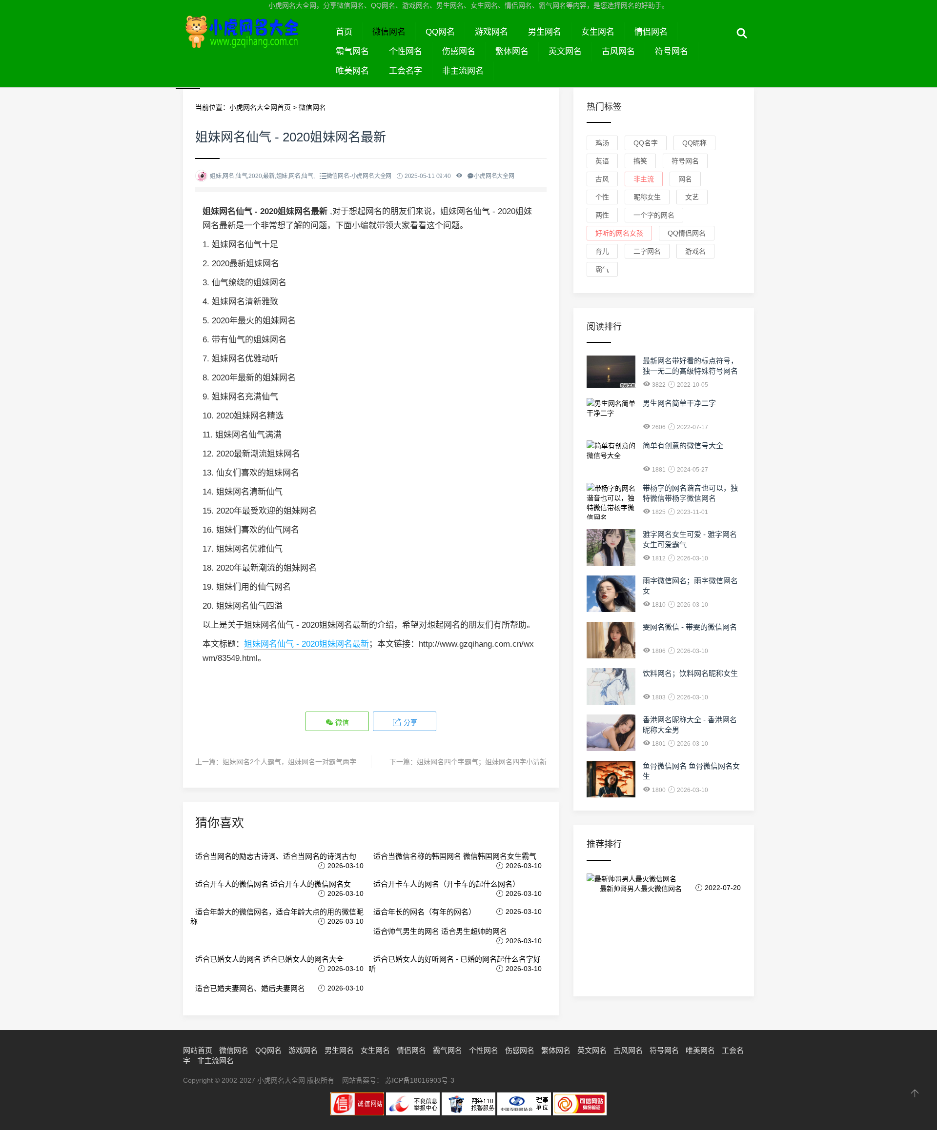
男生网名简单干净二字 (679, 403)
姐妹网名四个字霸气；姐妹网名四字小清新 (482, 762)
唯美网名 (352, 71)
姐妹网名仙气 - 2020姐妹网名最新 (306, 644)
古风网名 (618, 51)
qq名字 (645, 143)
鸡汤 (602, 143)
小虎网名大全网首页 (260, 107)
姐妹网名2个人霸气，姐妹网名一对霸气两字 (289, 762)
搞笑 (640, 161)
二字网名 (647, 251)
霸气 (602, 269)
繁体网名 (512, 51)
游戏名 (695, 251)
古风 (602, 179)
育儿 (602, 251)
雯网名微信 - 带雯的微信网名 (690, 627)
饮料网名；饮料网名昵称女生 (690, 673)
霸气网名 (352, 51)
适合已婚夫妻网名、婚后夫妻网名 (250, 988)
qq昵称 (694, 143)
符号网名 (671, 51)
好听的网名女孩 (619, 233)
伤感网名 (458, 51)
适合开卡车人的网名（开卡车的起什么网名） (446, 884)
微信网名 (389, 32)
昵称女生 (647, 197)
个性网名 (405, 51)
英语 (602, 161)
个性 (602, 197)
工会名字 (405, 71)
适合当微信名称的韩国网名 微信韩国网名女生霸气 (454, 856)
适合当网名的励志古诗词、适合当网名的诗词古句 (275, 856)
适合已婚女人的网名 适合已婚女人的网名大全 (269, 959)
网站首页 (197, 1050)
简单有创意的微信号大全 (683, 445)
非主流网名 (463, 71)
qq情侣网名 (687, 233)
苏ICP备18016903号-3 (419, 1080)
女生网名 (597, 32)
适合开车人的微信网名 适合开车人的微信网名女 (273, 884)
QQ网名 (440, 32)
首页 (344, 32)
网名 (685, 179)
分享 (409, 722)
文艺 (692, 197)
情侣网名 (651, 32)
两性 (602, 215)
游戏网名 (491, 32)
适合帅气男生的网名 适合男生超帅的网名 (440, 931)
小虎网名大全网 (254, 43)
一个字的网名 (653, 215)
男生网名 (544, 32)
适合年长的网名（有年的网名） (424, 912)
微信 (341, 722)
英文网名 (565, 51)
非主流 (643, 179)
